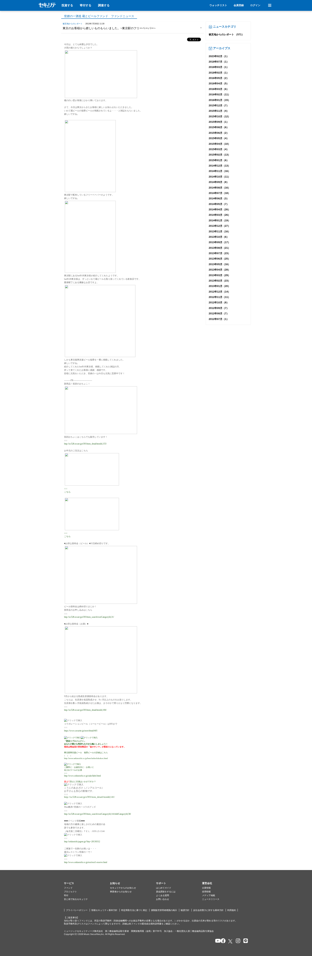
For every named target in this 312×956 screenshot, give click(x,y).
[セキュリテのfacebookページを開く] (222, 941)
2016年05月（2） (219, 78)
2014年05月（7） (219, 204)
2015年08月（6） (219, 127)
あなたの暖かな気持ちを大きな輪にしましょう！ (86, 744)
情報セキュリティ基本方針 (104, 910)
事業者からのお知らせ (121, 891)
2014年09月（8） (219, 182)
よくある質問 (162, 895)
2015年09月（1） (219, 121)
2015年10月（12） (219, 116)
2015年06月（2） (219, 132)
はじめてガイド (163, 887)
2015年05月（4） (219, 138)
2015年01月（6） (219, 160)
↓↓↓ (65, 488)
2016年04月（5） (219, 83)
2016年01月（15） (219, 100)
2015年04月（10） (219, 143)
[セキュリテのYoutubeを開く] (216, 941)
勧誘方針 (185, 910)
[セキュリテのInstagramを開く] (237, 941)
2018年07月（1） (219, 61)
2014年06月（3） (219, 198)
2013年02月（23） (219, 280)
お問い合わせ (162, 899)
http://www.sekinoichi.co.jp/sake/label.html (82, 775)
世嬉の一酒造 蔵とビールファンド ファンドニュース (99, 16)
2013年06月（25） (219, 258)
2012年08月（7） (219, 313)
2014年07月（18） (219, 193)
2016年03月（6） (219, 89)
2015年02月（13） (219, 154)
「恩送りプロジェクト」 (75, 741)
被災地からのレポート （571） (226, 34)
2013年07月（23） (219, 253)
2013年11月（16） (219, 231)
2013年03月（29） (219, 275)
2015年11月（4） (219, 110)
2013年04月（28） (219, 269)
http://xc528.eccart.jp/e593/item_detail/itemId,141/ (89, 797)
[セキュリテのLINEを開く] (244, 941)
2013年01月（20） (219, 286)
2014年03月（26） (219, 214)
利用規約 (231, 910)
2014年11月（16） (219, 171)
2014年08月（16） (219, 187)
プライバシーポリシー (77, 910)
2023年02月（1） (219, 56)
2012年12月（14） (219, 291)
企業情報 (206, 887)
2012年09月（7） (219, 308)
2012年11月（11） (219, 297)
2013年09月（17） (219, 242)
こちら (67, 492)
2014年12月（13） (219, 165)
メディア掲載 (208, 895)
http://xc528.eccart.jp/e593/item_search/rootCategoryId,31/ (89, 617)
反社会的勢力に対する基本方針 (208, 910)
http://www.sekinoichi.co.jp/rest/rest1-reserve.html (85, 862)
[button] (87, 883)
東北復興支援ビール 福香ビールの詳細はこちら (86, 752)
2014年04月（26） (219, 209)
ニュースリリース (210, 899)
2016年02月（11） (219, 94)
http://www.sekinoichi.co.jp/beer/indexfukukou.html (86, 758)
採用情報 (206, 891)
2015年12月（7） (219, 105)
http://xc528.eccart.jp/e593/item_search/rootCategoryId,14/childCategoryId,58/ (97, 814)
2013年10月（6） (219, 236)
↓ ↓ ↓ (67, 755)
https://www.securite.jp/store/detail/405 (80, 730)
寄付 (66, 895)
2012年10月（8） (219, 302)
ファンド (68, 887)
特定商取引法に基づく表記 (134, 910)
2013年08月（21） (219, 247)
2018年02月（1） (219, 72)
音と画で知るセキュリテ (76, 899)
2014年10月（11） (219, 176)
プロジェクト (70, 891)
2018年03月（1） (219, 67)
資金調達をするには (166, 891)
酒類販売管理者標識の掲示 (164, 910)
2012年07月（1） (219, 319)
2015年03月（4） (219, 149)
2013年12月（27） (219, 225)
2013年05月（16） (219, 264)
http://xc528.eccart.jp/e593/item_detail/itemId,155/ (85, 443)
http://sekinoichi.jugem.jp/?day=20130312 (82, 841)
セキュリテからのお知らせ (123, 887)
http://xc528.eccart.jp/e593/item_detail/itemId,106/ (85, 710)
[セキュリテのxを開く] (230, 941)
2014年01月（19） (219, 220)
